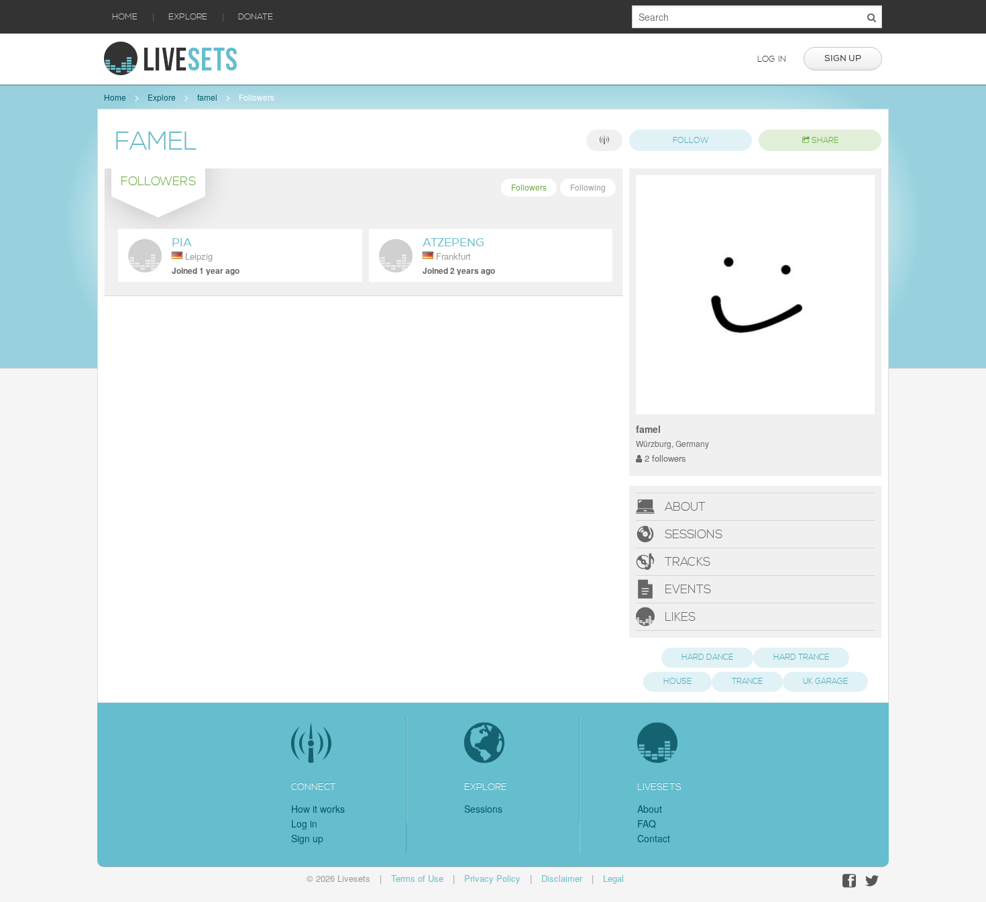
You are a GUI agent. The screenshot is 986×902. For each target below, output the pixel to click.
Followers (256, 97)
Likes (678, 616)
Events (686, 589)
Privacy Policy (492, 878)
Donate (255, 16)
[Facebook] (849, 881)
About (683, 506)
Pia (182, 243)
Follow (691, 141)
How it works (318, 808)
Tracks (685, 561)
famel (207, 97)
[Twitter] (872, 881)
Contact (653, 838)
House (677, 681)
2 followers (664, 458)
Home (125, 16)
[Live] (604, 140)
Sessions (691, 534)
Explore (187, 16)
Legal (613, 878)
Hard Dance (707, 657)
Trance (747, 681)
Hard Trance (801, 657)
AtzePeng (453, 243)
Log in (771, 59)
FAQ (646, 823)
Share (824, 141)
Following (588, 187)
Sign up (842, 58)
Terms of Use (417, 878)
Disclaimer (561, 878)
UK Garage (825, 681)
